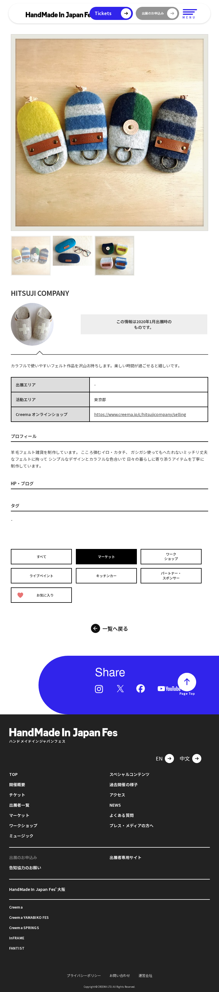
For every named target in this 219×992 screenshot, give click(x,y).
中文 (185, 758)
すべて (41, 556)
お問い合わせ (120, 975)
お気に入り (45, 595)
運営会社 (145, 975)
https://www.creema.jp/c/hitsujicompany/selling (140, 414)
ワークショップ (171, 556)
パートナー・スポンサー (171, 576)
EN (159, 758)
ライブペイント (41, 575)
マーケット (106, 556)
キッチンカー (106, 575)
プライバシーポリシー (84, 975)
